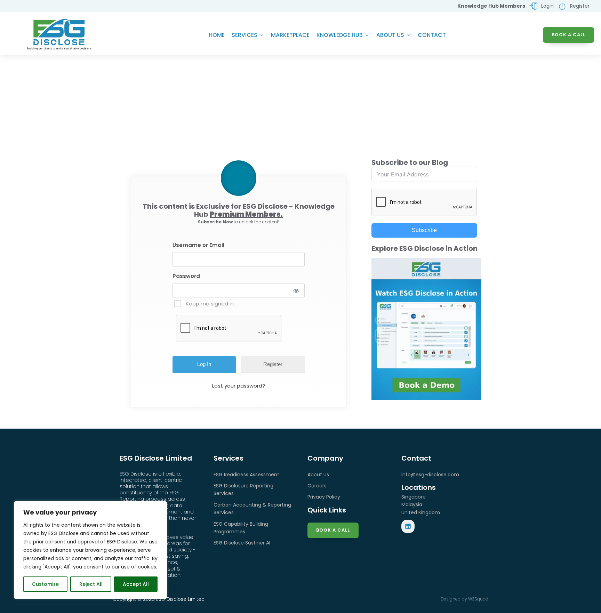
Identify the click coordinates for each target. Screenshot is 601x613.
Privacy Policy (323, 496)
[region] (90, 550)
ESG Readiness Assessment (246, 474)
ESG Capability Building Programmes (241, 527)
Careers (317, 485)
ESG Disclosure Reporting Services (243, 489)
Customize (45, 584)
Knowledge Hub (339, 35)
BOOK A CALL (568, 34)
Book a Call (333, 530)
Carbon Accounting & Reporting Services (252, 508)
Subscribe (424, 230)
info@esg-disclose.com (430, 474)
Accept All (136, 584)
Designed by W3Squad (464, 599)
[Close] (159, 507)
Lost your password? (238, 385)
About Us (390, 35)
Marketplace (290, 35)
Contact (432, 35)
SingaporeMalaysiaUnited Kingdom (420, 504)
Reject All (91, 584)
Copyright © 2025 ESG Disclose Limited (159, 599)
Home (217, 35)
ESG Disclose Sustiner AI (242, 542)
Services (244, 35)
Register (272, 364)
